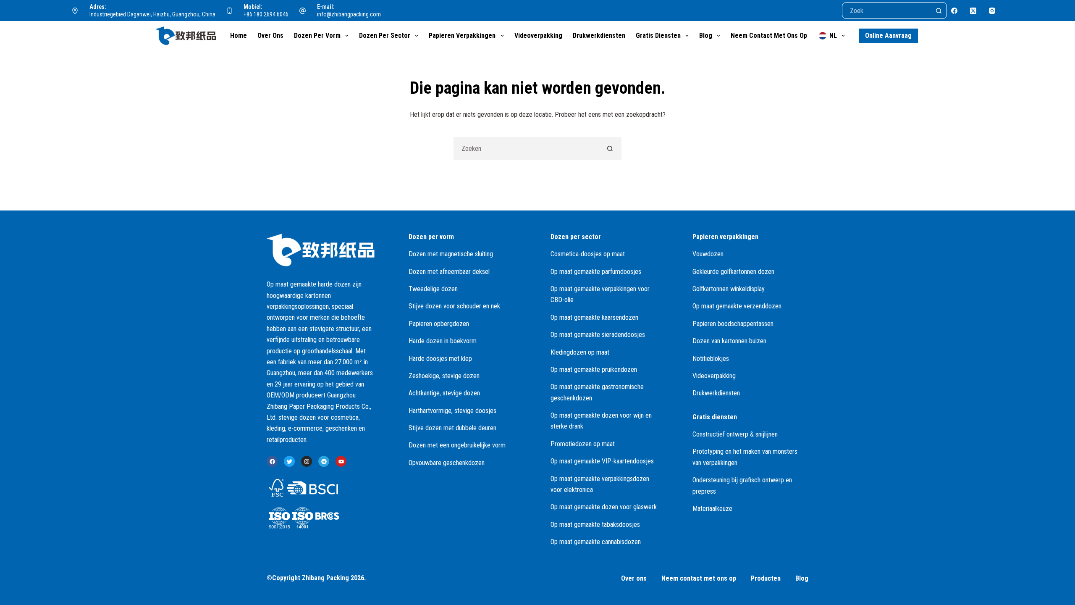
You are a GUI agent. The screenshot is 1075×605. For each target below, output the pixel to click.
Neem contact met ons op (769, 35)
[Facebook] (954, 11)
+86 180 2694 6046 (266, 14)
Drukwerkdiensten (599, 35)
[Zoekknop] (939, 10)
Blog (705, 35)
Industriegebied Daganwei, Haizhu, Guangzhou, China (152, 14)
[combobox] (526, 148)
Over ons (270, 35)
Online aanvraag (888, 35)
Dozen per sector (384, 35)
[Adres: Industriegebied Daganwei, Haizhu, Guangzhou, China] (75, 10)
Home (238, 35)
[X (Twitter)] (973, 11)
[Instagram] (992, 11)
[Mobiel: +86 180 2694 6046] (230, 10)
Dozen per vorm (317, 35)
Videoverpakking (538, 35)
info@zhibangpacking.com (349, 14)
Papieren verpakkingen (462, 35)
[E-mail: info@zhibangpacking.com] (303, 10)
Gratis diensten (658, 35)
